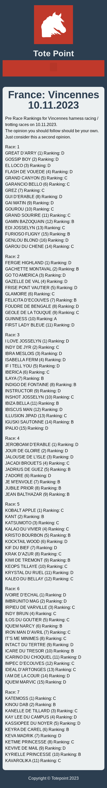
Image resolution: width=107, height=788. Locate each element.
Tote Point (53, 53)
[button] (53, 67)
